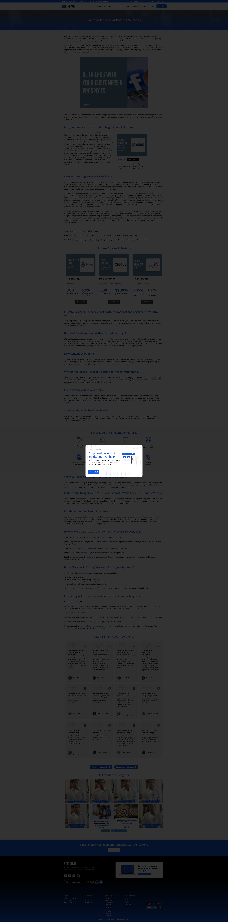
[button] (140, 447)
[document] (114, 461)
